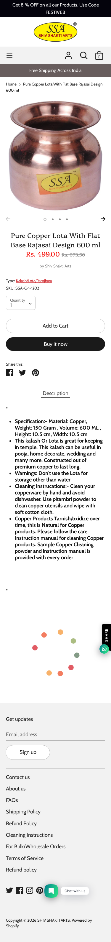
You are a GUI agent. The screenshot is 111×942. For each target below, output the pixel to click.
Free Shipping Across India (55, 70)
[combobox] (21, 303)
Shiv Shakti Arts (58, 266)
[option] (55, 70)
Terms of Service (25, 858)
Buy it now (55, 344)
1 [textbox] (11, 305)
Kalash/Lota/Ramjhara (34, 280)
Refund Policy (21, 823)
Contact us (18, 777)
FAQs (12, 800)
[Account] (68, 53)
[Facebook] (19, 890)
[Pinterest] (39, 890)
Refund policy (21, 870)
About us (15, 788)
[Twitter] (9, 890)
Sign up (28, 752)
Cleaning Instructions (29, 835)
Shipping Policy (23, 811)
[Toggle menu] (9, 55)
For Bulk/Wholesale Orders (35, 846)
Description (55, 393)
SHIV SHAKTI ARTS (53, 920)
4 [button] (67, 219)
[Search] (84, 53)
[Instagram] (29, 890)
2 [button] (53, 219)
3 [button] (60, 219)
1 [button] (45, 219)
